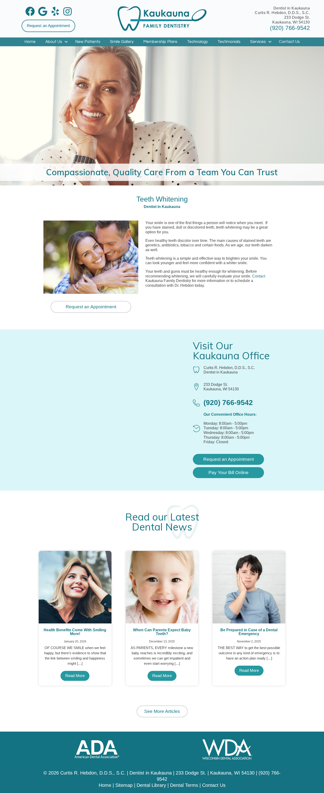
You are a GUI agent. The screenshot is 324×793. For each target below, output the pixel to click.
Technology (197, 42)
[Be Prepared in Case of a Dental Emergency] (249, 587)
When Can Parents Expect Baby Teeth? (162, 632)
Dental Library (151, 785)
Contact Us (289, 42)
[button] (48, 26)
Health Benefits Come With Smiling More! (75, 632)
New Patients (87, 42)
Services (258, 42)
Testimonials (229, 42)
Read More (75, 675)
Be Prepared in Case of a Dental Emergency (249, 632)
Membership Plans (160, 42)
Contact (258, 276)
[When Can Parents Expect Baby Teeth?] (162, 587)
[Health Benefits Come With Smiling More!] (75, 587)
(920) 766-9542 (290, 28)
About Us (53, 42)
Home (30, 42)
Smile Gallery (122, 42)
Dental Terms (184, 785)
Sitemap (124, 785)
